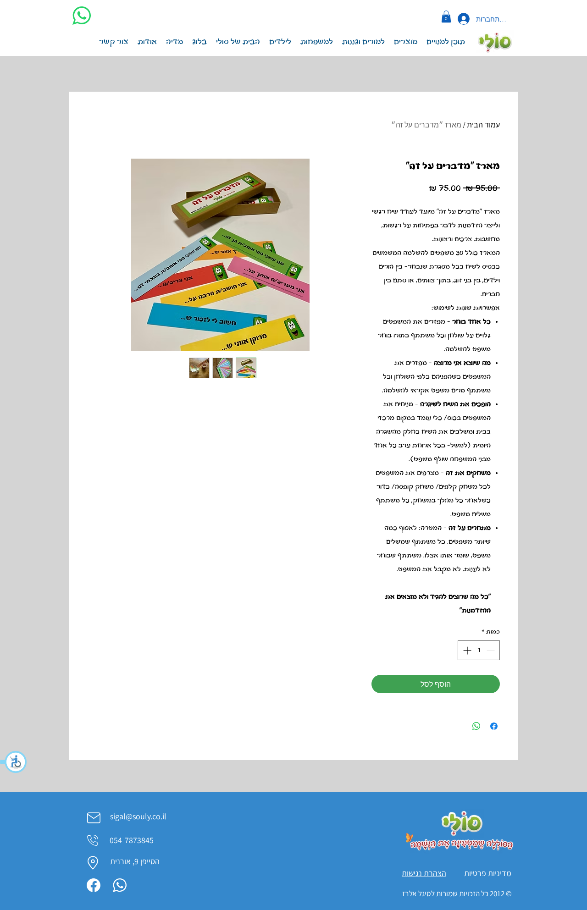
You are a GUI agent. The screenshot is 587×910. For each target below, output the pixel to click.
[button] (14, 761)
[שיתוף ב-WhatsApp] (476, 726)
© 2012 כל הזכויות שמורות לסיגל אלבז (456, 893)
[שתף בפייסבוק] (493, 726)
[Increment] (466, 650)
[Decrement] (491, 650)
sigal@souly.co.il (138, 816)
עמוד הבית (483, 124)
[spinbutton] (478, 650)
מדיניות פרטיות (487, 873)
